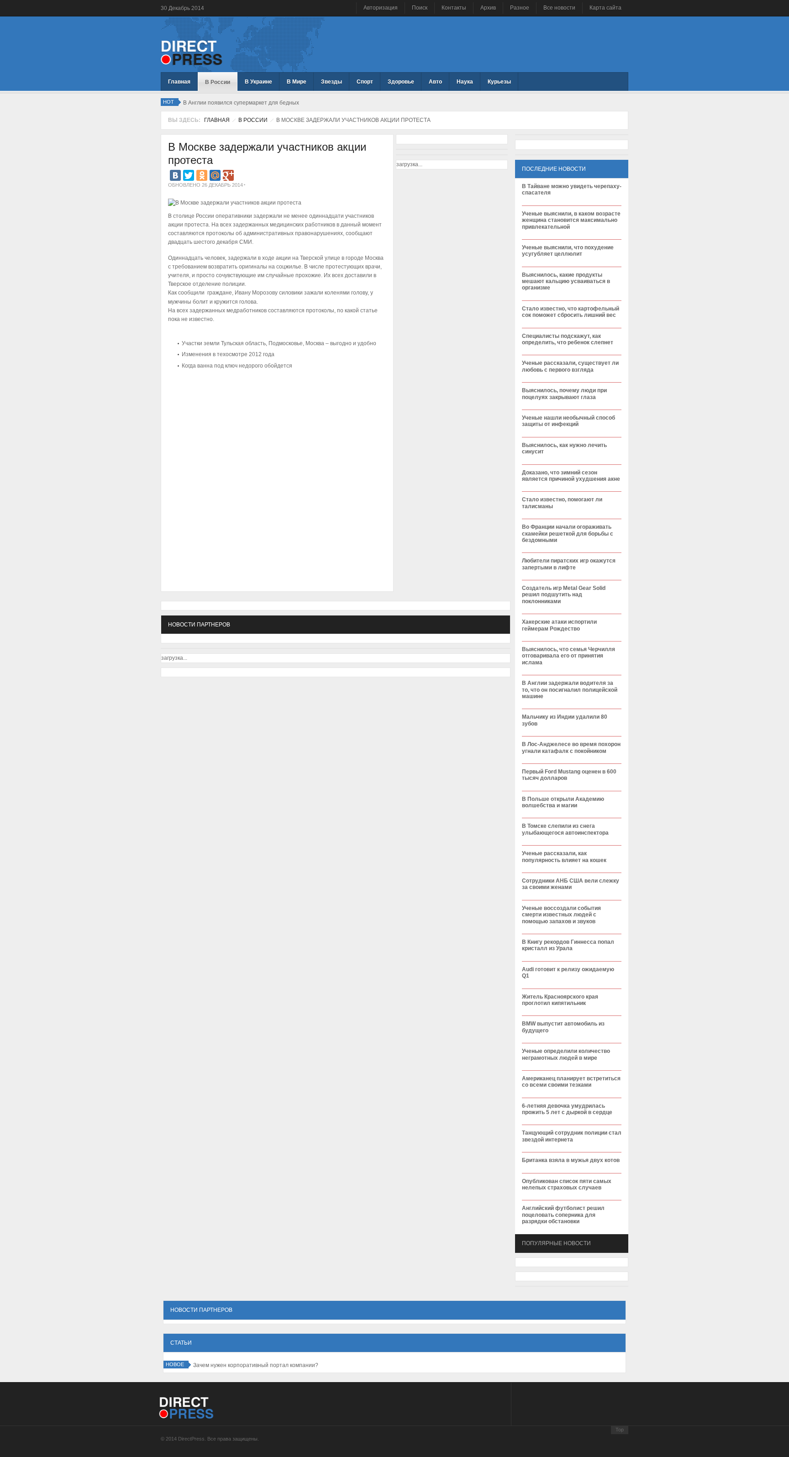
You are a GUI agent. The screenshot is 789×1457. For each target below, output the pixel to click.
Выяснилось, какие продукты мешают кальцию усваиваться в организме (566, 281)
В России (253, 120)
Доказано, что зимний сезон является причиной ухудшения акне (571, 475)
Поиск (419, 8)
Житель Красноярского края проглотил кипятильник (560, 1000)
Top (619, 1429)
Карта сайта (605, 8)
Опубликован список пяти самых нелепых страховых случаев (566, 1184)
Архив (488, 8)
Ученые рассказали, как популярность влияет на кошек (564, 856)
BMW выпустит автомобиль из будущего (563, 1026)
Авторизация (380, 8)
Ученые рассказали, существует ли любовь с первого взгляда (570, 366)
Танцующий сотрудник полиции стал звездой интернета (571, 1136)
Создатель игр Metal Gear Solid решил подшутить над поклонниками (563, 595)
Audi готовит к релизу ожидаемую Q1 (568, 972)
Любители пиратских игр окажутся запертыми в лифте (568, 564)
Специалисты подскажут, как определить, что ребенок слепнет (567, 339)
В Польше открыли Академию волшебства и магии (563, 802)
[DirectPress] (191, 52)
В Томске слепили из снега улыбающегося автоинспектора (565, 829)
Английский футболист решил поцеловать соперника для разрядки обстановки (563, 1215)
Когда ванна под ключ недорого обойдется (237, 366)
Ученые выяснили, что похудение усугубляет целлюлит (568, 250)
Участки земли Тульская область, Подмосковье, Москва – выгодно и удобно (279, 343)
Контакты (454, 8)
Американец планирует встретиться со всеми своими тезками (571, 1081)
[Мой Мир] (215, 175)
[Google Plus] (228, 175)
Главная (217, 120)
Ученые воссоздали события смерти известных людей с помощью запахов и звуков (561, 915)
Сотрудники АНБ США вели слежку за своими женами (570, 884)
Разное (519, 8)
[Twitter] (188, 175)
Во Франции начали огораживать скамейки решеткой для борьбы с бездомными (567, 533)
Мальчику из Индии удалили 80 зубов (564, 720)
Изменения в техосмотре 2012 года (228, 354)
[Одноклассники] (201, 175)
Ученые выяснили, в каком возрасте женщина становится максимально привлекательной (571, 220)
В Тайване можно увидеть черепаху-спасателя (571, 189)
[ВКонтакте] (175, 175)
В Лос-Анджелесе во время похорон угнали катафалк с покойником (571, 747)
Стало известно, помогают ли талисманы (562, 502)
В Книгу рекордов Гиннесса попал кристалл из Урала (568, 945)
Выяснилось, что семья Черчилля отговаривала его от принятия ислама (568, 656)
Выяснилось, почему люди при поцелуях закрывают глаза (564, 393)
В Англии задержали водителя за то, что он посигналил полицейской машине (569, 690)
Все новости (559, 8)
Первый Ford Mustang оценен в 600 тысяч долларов (569, 774)
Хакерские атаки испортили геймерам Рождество (559, 625)
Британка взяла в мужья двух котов (571, 1160)
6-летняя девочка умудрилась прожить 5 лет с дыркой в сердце (567, 1109)
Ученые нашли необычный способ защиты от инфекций (568, 421)
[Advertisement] (275, 399)
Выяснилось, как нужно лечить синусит (564, 448)
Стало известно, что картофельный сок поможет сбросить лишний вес (570, 311)
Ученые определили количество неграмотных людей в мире (566, 1054)
